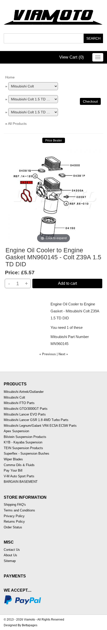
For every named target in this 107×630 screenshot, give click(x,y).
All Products (17, 124)
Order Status (13, 527)
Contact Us (12, 550)
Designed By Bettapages (20, 625)
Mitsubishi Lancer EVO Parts (25, 414)
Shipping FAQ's (15, 504)
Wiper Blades (13, 459)
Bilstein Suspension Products (25, 437)
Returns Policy (14, 521)
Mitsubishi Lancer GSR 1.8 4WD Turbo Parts (36, 420)
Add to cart (67, 283)
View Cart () (71, 57)
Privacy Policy (14, 516)
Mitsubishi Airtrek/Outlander (24, 392)
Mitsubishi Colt (14, 397)
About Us (10, 555)
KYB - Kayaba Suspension (23, 442)
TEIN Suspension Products (23, 448)
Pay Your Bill (13, 470)
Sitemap (10, 561)
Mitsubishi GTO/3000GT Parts (26, 409)
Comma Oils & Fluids (19, 465)
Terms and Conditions (19, 510)
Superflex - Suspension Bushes (26, 453)
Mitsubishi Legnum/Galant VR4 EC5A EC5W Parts (40, 425)
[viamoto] (53, 16)
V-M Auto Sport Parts (19, 476)
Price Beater (53, 140)
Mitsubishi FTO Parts (19, 403)
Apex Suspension (16, 431)
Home (10, 77)
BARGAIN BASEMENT (21, 482)
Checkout (90, 101)
